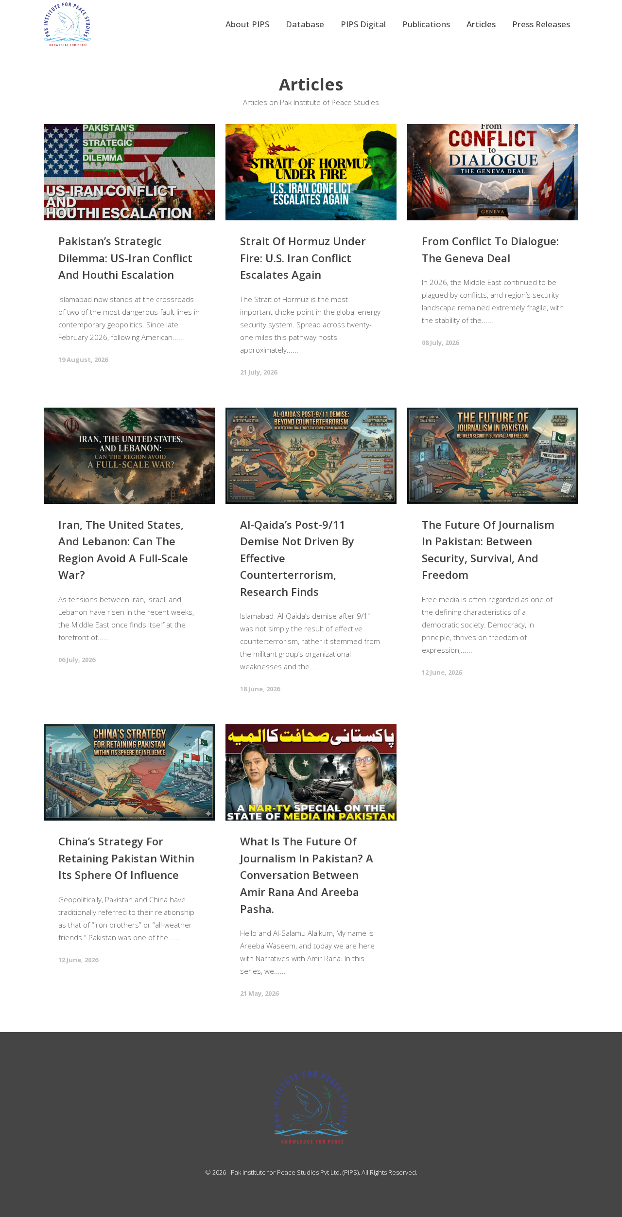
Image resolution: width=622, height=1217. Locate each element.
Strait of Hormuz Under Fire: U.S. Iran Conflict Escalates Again (303, 257)
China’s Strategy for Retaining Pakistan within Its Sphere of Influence (126, 858)
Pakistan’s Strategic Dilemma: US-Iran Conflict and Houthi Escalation (125, 257)
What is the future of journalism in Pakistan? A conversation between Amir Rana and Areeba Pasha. (306, 874)
